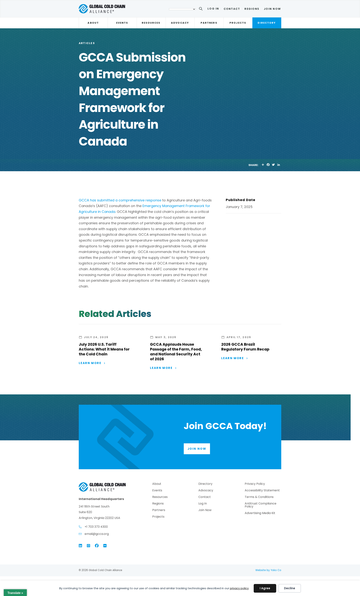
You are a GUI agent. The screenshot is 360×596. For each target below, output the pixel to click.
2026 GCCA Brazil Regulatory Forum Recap (245, 347)
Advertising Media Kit (260, 513)
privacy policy (239, 588)
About (93, 23)
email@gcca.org (97, 534)
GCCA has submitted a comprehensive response (120, 200)
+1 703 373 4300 (96, 527)
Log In (213, 9)
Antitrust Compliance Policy (260, 505)
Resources (151, 23)
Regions (251, 9)
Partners (209, 23)
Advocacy (180, 23)
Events (122, 23)
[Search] (201, 9)
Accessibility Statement (262, 490)
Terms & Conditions (259, 497)
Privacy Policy (255, 484)
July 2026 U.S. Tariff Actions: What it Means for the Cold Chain (104, 349)
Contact (232, 9)
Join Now (272, 9)
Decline (289, 588)
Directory (267, 23)
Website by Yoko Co (268, 570)
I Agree (265, 588)
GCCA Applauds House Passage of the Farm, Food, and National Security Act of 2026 (176, 352)
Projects (238, 23)
